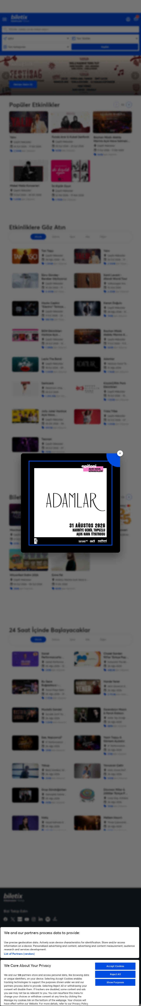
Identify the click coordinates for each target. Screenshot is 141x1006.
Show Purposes (115, 982)
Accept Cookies (115, 966)
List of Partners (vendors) (19, 953)
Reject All (115, 974)
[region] (70, 966)
